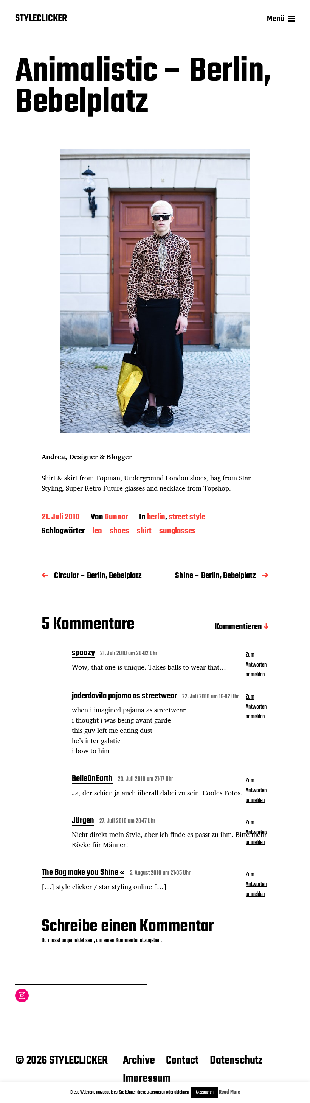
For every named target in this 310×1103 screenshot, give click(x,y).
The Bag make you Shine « (83, 873)
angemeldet (73, 941)
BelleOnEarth (92, 779)
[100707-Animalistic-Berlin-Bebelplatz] (155, 291)
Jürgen (83, 821)
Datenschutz (236, 1060)
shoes (119, 531)
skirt (144, 531)
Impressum (146, 1078)
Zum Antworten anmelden (256, 665)
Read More (229, 1092)
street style (187, 517)
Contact (182, 1060)
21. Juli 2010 (60, 517)
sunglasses (177, 531)
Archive (139, 1060)
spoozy (83, 653)
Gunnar (116, 517)
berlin (156, 517)
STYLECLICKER (41, 19)
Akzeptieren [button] (205, 1092)
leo (97, 531)
